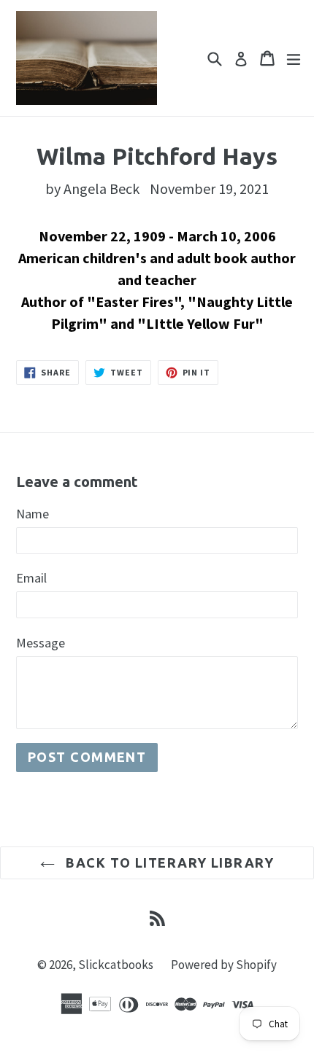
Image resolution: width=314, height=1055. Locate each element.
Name (32, 513)
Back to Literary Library (168, 862)
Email (31, 577)
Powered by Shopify (224, 965)
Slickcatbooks (115, 965)
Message (40, 642)
